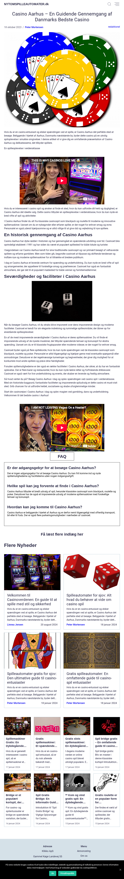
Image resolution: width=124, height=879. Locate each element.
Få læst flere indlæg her (62, 534)
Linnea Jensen (15, 624)
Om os (83, 855)
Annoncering (84, 851)
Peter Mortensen (34, 27)
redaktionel (114, 26)
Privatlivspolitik (67, 873)
